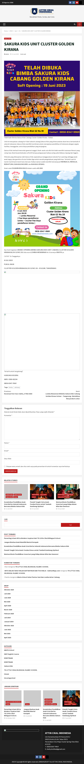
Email (6, 451)
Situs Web (7, 459)
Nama (6, 443)
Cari (6, 519)
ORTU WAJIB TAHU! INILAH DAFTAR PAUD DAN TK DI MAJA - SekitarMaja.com (32, 571)
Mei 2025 (7, 602)
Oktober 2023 (9, 626)
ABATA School (9, 650)
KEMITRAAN (9, 494)
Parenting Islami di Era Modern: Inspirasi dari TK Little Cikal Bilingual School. (32, 538)
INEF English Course (11, 654)
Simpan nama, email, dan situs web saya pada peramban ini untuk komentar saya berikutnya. (38, 466)
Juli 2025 (7, 594)
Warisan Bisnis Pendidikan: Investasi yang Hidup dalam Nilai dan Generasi (68, 491)
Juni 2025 (7, 598)
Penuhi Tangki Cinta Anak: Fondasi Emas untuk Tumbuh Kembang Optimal (42, 491)
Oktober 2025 (9, 590)
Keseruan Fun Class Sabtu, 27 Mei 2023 (18, 392)
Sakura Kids (8, 38)
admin (7, 54)
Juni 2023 (7, 630)
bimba (11, 387)
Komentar (8, 415)
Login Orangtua (79, 24)
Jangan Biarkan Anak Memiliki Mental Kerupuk (21, 542)
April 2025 (7, 606)
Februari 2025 (9, 614)
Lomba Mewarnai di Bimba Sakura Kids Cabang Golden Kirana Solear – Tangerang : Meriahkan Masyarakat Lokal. (63, 395)
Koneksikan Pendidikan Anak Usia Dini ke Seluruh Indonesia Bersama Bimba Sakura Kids (16, 491)
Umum (15, 497)
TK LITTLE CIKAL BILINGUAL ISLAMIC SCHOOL (31, 567)
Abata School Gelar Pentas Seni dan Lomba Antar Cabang (38, 577)
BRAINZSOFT (44, 762)
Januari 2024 (8, 622)
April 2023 (7, 637)
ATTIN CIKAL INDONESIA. (62, 762)
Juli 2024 (7, 618)
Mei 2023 (7, 633)
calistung (17, 387)
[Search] (74, 24)
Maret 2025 (8, 610)
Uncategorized (9, 678)
